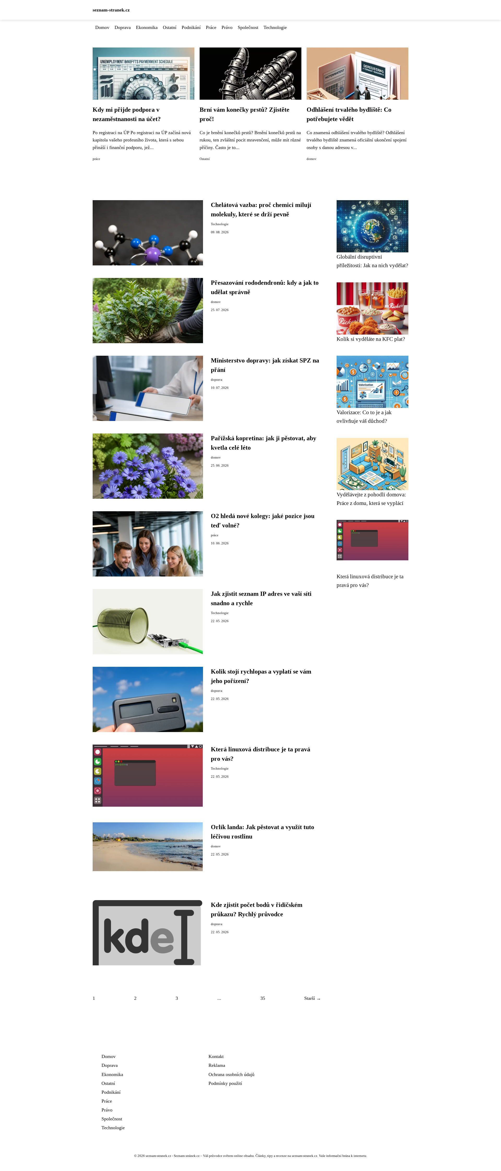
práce (96, 159)
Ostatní (169, 27)
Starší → (312, 998)
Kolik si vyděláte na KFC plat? (371, 339)
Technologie (275, 27)
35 (262, 998)
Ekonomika (147, 27)
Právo (227, 27)
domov (312, 159)
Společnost (248, 27)
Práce (211, 27)
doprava (216, 380)
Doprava (123, 27)
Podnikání (191, 27)
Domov (102, 27)
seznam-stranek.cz (111, 10)
